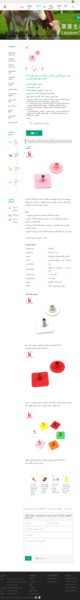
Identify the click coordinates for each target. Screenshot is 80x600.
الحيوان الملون (12, 122)
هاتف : (2, 590)
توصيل (31, 578)
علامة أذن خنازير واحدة (55, 508)
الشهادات (32, 587)
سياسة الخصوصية (35, 593)
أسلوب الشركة (51, 581)
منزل (22, 7)
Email (34, 132)
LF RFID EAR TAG (71, 581)
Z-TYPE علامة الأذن (11, 66)
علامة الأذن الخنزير (28, 42)
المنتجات (38, 5)
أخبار (65, 5)
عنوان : (2, 579)
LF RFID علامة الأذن (11, 60)
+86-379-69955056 (15, 209)
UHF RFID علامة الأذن (11, 53)
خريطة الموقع (33, 590)
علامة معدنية (68, 508)
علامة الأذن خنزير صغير (39, 508)
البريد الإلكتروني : (5, 587)
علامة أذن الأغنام (11, 84)
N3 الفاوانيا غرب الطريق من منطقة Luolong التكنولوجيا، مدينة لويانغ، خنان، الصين (16, 581)
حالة (44, 7)
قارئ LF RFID (11, 111)
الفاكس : (2, 593)
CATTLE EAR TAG (71, 587)
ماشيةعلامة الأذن (12, 72)
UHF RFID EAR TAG (71, 578)
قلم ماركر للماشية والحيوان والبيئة (16, 142)
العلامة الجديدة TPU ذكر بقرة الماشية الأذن (16, 155)
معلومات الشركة (52, 578)
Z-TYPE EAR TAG (70, 584)
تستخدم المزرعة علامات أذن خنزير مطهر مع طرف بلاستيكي (16, 168)
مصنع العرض (50, 7)
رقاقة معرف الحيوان (12, 94)
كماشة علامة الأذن (12, 100)
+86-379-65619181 (15, 221)
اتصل (2, 575)
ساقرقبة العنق (12, 89)
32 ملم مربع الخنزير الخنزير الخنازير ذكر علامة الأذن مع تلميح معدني (16, 182)
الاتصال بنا (59, 7)
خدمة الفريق (33, 581)
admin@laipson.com (18, 215)
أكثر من (17, 149)
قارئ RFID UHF (11, 117)
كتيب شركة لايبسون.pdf (39, 123)
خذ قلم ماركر (12, 106)
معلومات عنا (29, 7)
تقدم (28, 558)
